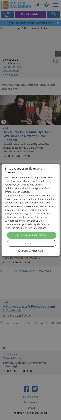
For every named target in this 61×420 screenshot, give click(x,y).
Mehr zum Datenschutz (33, 227)
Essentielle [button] (31, 243)
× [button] (54, 167)
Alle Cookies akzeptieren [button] (31, 235)
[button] (30, 250)
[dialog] (31, 210)
